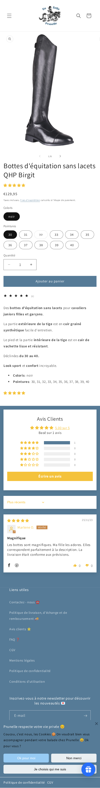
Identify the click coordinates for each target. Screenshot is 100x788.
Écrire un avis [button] (49, 476)
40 (72, 245)
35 (87, 235)
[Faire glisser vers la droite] (60, 156)
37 (26, 245)
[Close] (96, 723)
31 (25, 235)
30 (10, 235)
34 (72, 235)
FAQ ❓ (14, 639)
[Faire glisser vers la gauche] (40, 156)
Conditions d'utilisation (27, 681)
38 (41, 245)
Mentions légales (22, 660)
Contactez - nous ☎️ (24, 602)
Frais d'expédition (30, 200)
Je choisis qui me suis (50, 769)
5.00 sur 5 (62, 428)
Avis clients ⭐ (20, 629)
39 (57, 245)
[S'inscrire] (85, 715)
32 (43, 235)
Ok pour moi (26, 758)
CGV (50, 782)
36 (10, 245)
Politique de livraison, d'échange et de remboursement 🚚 (38, 615)
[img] (18, 520)
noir (11, 216)
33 (56, 235)
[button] (9, 16)
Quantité (9, 255)
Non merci (73, 758)
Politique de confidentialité (24, 782)
